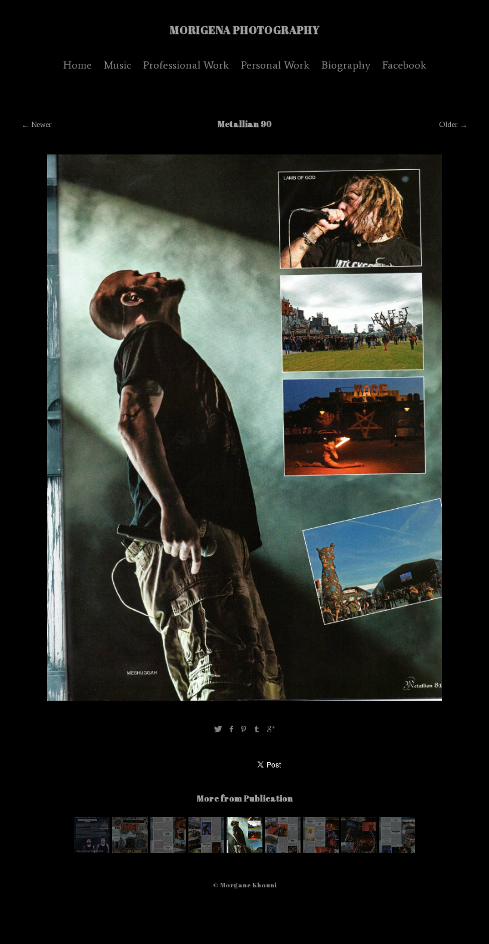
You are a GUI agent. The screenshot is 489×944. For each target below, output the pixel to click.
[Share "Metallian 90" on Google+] (271, 730)
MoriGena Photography (245, 30)
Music (117, 65)
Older (448, 124)
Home (77, 65)
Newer (41, 124)
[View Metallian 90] (92, 850)
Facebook (404, 65)
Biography (345, 65)
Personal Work (275, 65)
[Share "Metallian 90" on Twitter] (218, 730)
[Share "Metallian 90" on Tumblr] (257, 730)
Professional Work (186, 65)
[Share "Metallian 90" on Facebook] (231, 730)
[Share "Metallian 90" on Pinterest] (243, 730)
